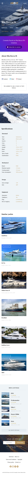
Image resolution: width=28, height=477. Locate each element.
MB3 (3, 372)
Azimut (12, 396)
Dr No (3, 263)
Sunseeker (4, 238)
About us (17, 456)
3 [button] (9, 120)
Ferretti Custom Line (5, 292)
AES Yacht (13, 417)
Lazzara (3, 347)
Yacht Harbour (14, 3)
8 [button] (13, 120)
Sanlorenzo (4, 27)
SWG (12, 393)
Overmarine (13, 403)
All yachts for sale (14, 430)
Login (24, 3)
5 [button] (11, 120)
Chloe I (13, 407)
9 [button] (14, 120)
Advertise (11, 456)
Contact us (17, 462)
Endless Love (6, 345)
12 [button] (16, 120)
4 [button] (10, 120)
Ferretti (3, 265)
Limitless (4, 235)
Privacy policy (11, 462)
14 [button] (18, 120)
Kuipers (3, 320)
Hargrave (3, 374)
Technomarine (15, 400)
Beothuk (4, 318)
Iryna (12, 421)
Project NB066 (15, 414)
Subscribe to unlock (14, 47)
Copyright (20, 459)
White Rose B (6, 290)
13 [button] (17, 120)
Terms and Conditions (11, 459)
